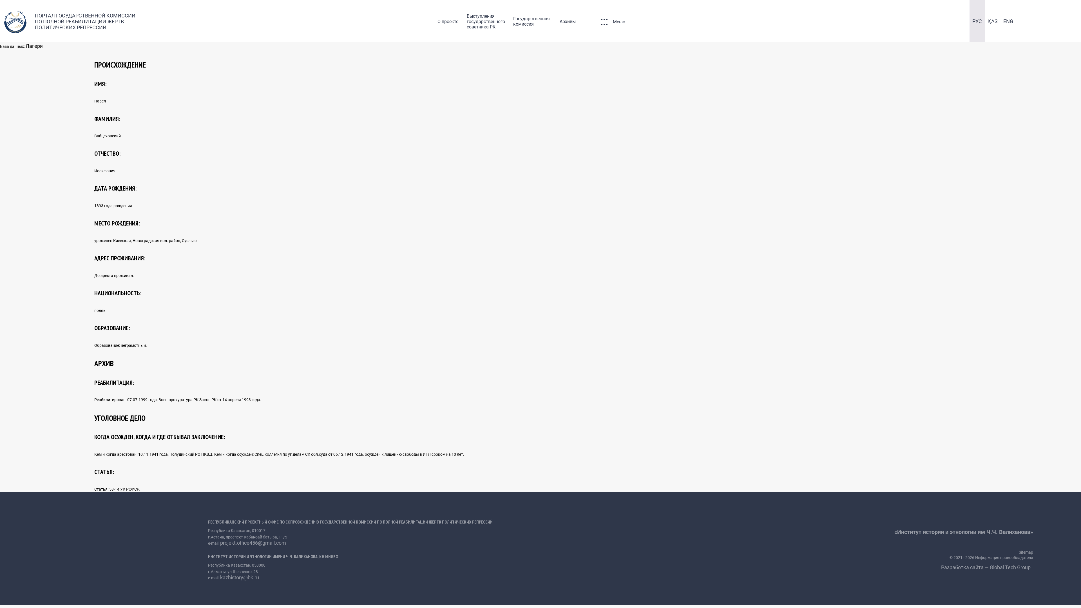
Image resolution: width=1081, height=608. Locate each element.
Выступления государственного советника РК (486, 22)
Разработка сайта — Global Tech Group (986, 567)
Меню (619, 21)
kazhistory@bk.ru (239, 577)
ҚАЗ (993, 21)
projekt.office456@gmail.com (253, 543)
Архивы (568, 21)
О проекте (447, 21)
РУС (977, 21)
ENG (1008, 21)
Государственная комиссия (531, 21)
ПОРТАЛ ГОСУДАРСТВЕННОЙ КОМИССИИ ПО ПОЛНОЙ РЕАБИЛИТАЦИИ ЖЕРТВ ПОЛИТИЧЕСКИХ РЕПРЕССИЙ (85, 21)
